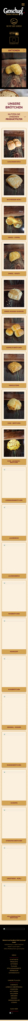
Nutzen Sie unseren (14, 116)
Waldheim (14, 993)
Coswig (14, 1002)
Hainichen (14, 989)
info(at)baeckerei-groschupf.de (15, 948)
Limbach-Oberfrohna (14, 987)
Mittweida (14, 991)
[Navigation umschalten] (23, 4)
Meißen (14, 998)
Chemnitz (14, 985)
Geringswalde (14, 1000)
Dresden (14, 996)
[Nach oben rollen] (25, 1018)
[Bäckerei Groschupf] (7, 3)
